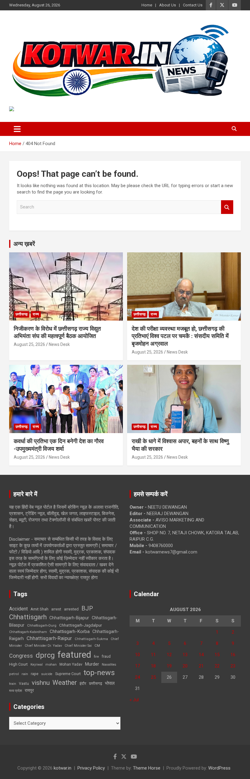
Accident (18, 609)
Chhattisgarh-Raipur (49, 638)
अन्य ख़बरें (24, 243)
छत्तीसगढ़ (95, 683)
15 (217, 654)
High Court (18, 664)
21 (201, 666)
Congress (21, 656)
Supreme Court (68, 673)
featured (74, 654)
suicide (46, 674)
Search (227, 207)
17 (137, 666)
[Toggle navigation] (17, 129)
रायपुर (29, 690)
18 (153, 666)
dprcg (45, 655)
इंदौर (83, 683)
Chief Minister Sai (78, 646)
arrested (71, 609)
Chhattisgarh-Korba (70, 631)
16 (232, 654)
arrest (56, 609)
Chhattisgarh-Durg (41, 625)
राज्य (36, 314)
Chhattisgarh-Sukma (91, 639)
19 (169, 666)
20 (185, 666)
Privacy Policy (91, 768)
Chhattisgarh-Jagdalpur (80, 625)
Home (146, 5)
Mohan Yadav (70, 664)
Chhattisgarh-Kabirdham (28, 632)
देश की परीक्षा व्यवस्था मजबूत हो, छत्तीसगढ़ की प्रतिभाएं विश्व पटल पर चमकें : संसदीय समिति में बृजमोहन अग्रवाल (180, 336)
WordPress (219, 768)
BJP (87, 608)
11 (153, 654)
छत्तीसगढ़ (21, 314)
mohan (51, 665)
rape (34, 673)
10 (137, 654)
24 (137, 677)
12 (169, 654)
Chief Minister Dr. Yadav (43, 646)
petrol (14, 674)
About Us (167, 5)
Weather (64, 682)
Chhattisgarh (28, 617)
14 (201, 654)
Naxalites (109, 664)
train (12, 684)
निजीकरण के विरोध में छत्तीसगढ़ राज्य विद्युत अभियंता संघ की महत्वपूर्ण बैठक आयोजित (57, 332)
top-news (99, 672)
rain (25, 674)
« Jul (134, 700)
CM (97, 645)
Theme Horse (146, 768)
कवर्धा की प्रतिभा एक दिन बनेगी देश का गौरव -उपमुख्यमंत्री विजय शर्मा (59, 445)
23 (232, 666)
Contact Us (192, 5)
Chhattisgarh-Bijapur (69, 617)
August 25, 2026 (29, 344)
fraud (106, 656)
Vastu (24, 683)
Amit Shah (39, 609)
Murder (92, 664)
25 (153, 677)
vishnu (41, 682)
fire (96, 656)
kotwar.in (62, 768)
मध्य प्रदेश (15, 691)
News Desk (59, 344)
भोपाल (110, 683)
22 (217, 666)
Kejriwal (36, 665)
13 (185, 654)
